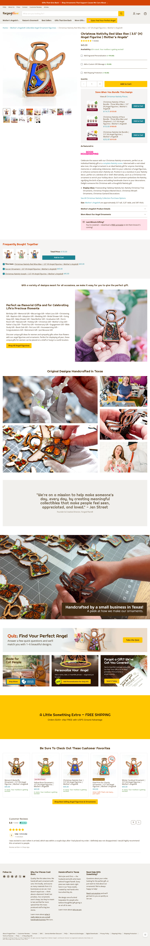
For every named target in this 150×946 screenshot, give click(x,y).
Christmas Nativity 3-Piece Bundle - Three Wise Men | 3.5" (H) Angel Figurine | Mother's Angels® (116, 105)
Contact (24, 7)
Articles (46, 7)
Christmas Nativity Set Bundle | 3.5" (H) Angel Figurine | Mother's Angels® (116, 134)
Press (18, 7)
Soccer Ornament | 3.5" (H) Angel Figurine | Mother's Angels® (31, 269)
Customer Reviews (36, 7)
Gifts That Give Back (63, 20)
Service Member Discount (53, 933)
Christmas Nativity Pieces (117, 96)
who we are (77, 910)
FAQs (4, 7)
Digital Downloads (92, 933)
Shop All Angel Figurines (18, 345)
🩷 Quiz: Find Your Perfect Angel (101, 20)
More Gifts (79, 20)
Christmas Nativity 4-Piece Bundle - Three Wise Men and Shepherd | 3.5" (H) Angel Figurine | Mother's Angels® (115, 120)
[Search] (121, 13)
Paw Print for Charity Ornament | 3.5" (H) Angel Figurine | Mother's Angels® (104, 784)
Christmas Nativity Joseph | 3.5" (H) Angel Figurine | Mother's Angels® (34, 274)
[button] (6, 111)
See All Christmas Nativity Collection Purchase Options (103, 198)
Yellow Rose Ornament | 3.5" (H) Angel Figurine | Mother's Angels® (44, 784)
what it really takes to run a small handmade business (40, 917)
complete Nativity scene (113, 163)
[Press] (89, 156)
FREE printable (117, 225)
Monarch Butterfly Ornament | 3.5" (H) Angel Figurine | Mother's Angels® (16, 782)
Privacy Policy (104, 933)
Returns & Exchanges (77, 933)
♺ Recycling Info (27, 936)
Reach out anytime (93, 893)
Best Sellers (46, 20)
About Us (11, 7)
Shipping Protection (130, 933)
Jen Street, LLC (16, 938)
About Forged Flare (9, 933)
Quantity (84, 79)
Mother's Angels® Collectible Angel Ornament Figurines (33, 28)
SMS (41, 933)
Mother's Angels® (10, 20)
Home (5, 28)
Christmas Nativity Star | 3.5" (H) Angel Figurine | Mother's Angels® (73, 782)
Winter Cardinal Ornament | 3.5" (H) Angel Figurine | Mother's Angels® (133, 782)
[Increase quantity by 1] (100, 84)
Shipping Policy (116, 933)
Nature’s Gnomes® (30, 20)
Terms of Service (8, 936)
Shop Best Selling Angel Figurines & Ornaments (75, 802)
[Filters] (133, 822)
